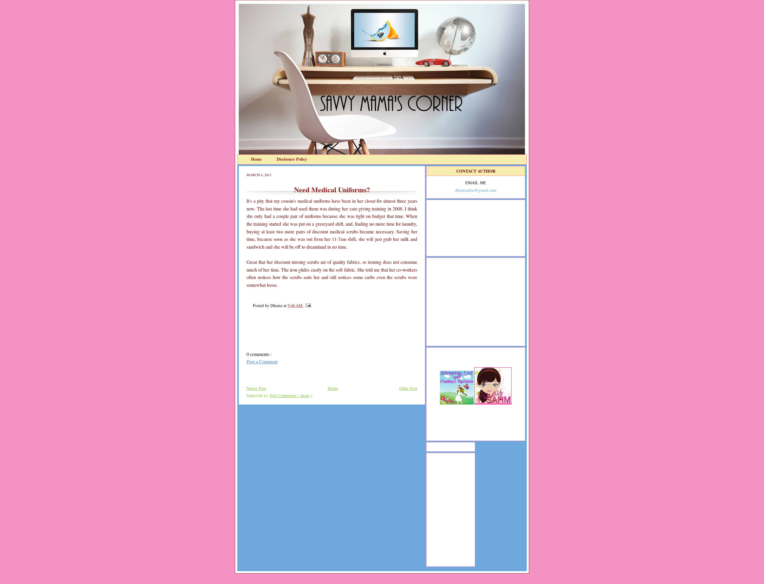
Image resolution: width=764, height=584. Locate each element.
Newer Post (256, 388)
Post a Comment (262, 361)
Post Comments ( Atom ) (291, 395)
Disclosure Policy (292, 159)
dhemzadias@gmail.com (475, 190)
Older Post (408, 388)
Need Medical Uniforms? (332, 189)
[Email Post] (307, 305)
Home (257, 159)
